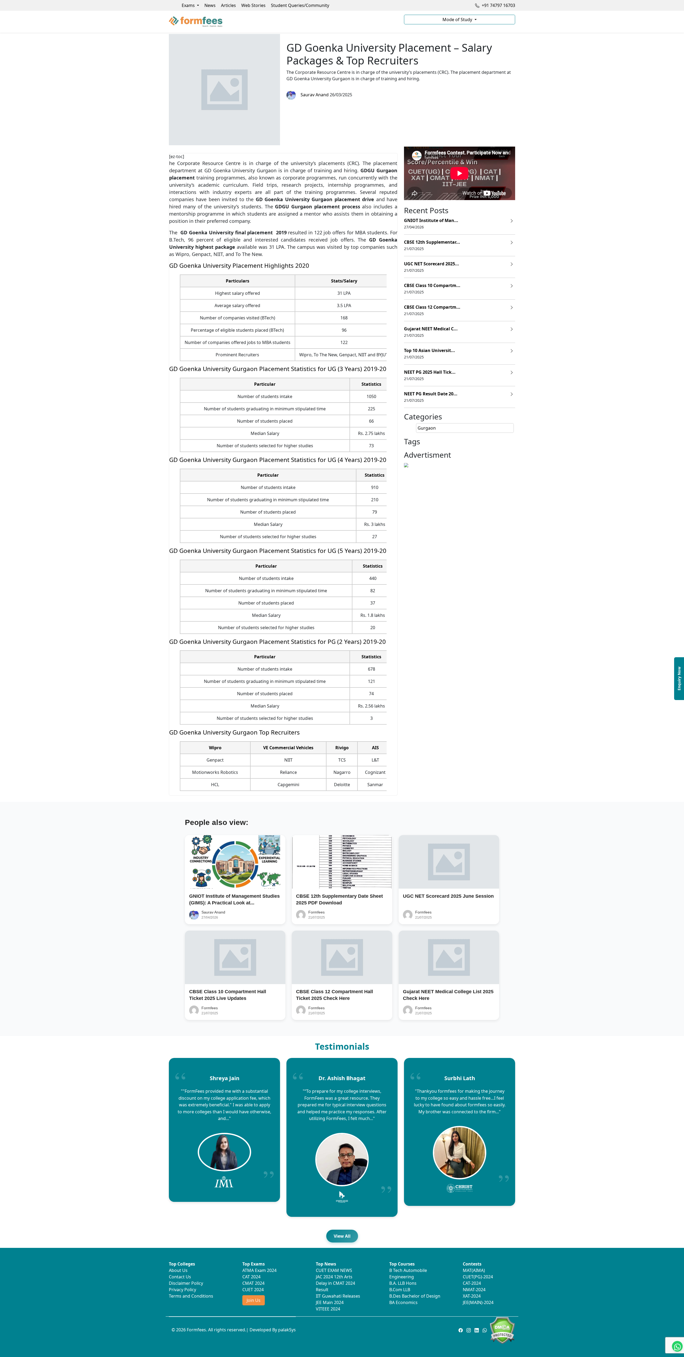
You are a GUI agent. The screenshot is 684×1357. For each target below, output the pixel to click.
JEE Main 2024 (330, 1302)
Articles (228, 5)
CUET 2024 (253, 1290)
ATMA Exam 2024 (259, 1270)
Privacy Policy (182, 1290)
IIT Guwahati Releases (338, 1296)
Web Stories (253, 5)
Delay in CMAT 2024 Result (335, 1286)
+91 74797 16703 (498, 5)
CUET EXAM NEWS (334, 1270)
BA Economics (403, 1302)
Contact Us (180, 1277)
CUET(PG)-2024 (478, 1277)
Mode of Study (457, 19)
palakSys (287, 1330)
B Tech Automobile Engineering (408, 1273)
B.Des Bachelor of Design (414, 1296)
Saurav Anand (313, 95)
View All (342, 1236)
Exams (189, 5)
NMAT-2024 (474, 1290)
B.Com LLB (399, 1290)
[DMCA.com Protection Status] (502, 1330)
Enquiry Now (679, 678)
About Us (178, 1270)
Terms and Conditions (191, 1296)
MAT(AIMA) (474, 1270)
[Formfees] (283, 21)
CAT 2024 (251, 1277)
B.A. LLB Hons (403, 1283)
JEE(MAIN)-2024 (478, 1302)
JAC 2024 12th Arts (334, 1277)
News (210, 5)
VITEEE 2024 (328, 1309)
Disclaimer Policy (186, 1283)
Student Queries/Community (300, 5)
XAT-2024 (472, 1296)
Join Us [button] (254, 1300)
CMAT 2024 (253, 1283)
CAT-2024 (472, 1283)
